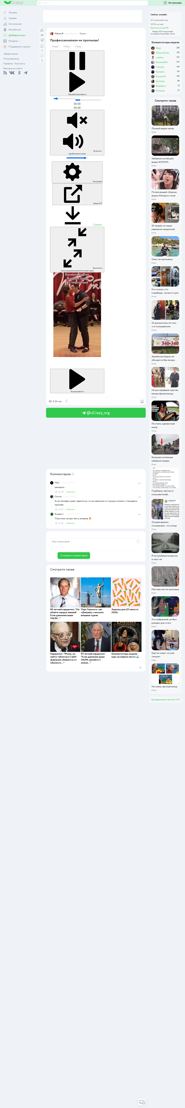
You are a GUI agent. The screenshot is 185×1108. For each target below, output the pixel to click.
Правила (8, 63)
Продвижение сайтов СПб (165, 699)
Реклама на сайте (12, 68)
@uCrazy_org (98, 413)
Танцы (78, 46)
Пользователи (11, 59)
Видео (83, 33)
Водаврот (59, 514)
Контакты (19, 63)
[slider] (64, 98)
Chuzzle (58, 496)
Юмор (67, 46)
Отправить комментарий (73, 555)
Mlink (57, 482)
